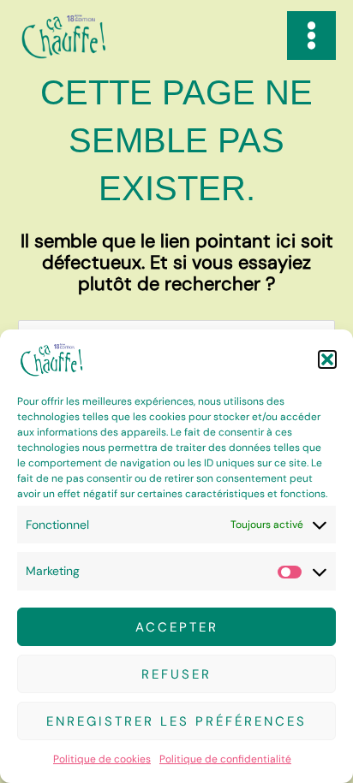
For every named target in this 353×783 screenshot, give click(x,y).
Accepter (176, 627)
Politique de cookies (102, 759)
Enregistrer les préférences (176, 721)
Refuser (176, 674)
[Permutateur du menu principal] (311, 35)
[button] (327, 359)
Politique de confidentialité (225, 759)
